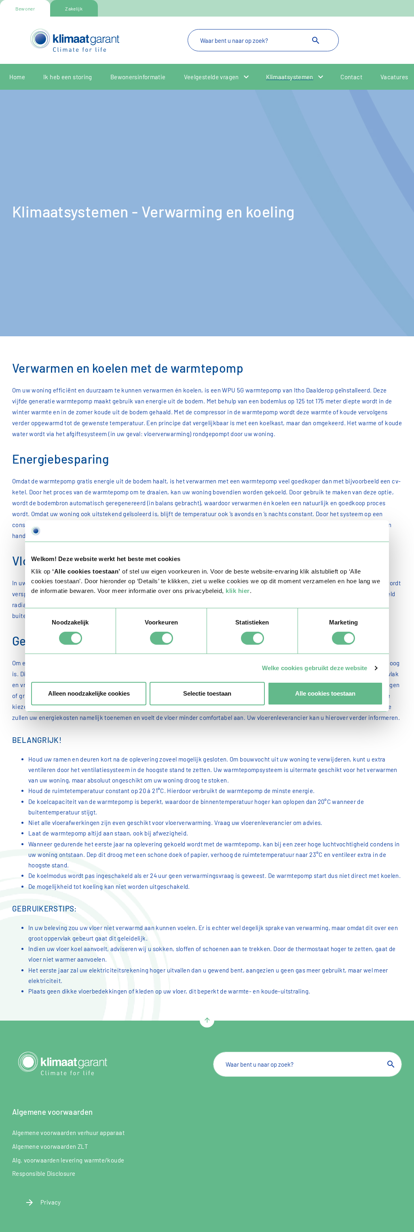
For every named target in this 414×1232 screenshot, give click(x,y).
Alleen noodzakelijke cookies (89, 693)
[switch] (161, 638)
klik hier (238, 590)
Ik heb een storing (67, 76)
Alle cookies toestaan (325, 693)
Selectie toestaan (207, 693)
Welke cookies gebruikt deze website (315, 668)
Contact (351, 76)
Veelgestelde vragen (211, 76)
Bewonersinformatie (138, 76)
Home (17, 76)
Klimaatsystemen (289, 76)
